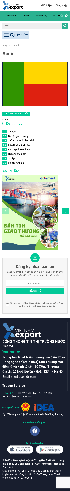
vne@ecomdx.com (23, 376)
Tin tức (26, 16)
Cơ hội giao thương (15, 136)
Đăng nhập (61, 5)
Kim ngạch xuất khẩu (16, 149)
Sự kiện (48, 393)
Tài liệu (57, 16)
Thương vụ (41, 16)
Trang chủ (11, 16)
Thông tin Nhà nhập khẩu (19, 140)
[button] (66, 15)
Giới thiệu (46, 5)
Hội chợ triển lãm (14, 153)
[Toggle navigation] (15, 35)
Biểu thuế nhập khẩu (16, 145)
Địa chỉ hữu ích (13, 162)
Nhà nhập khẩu (12, 396)
